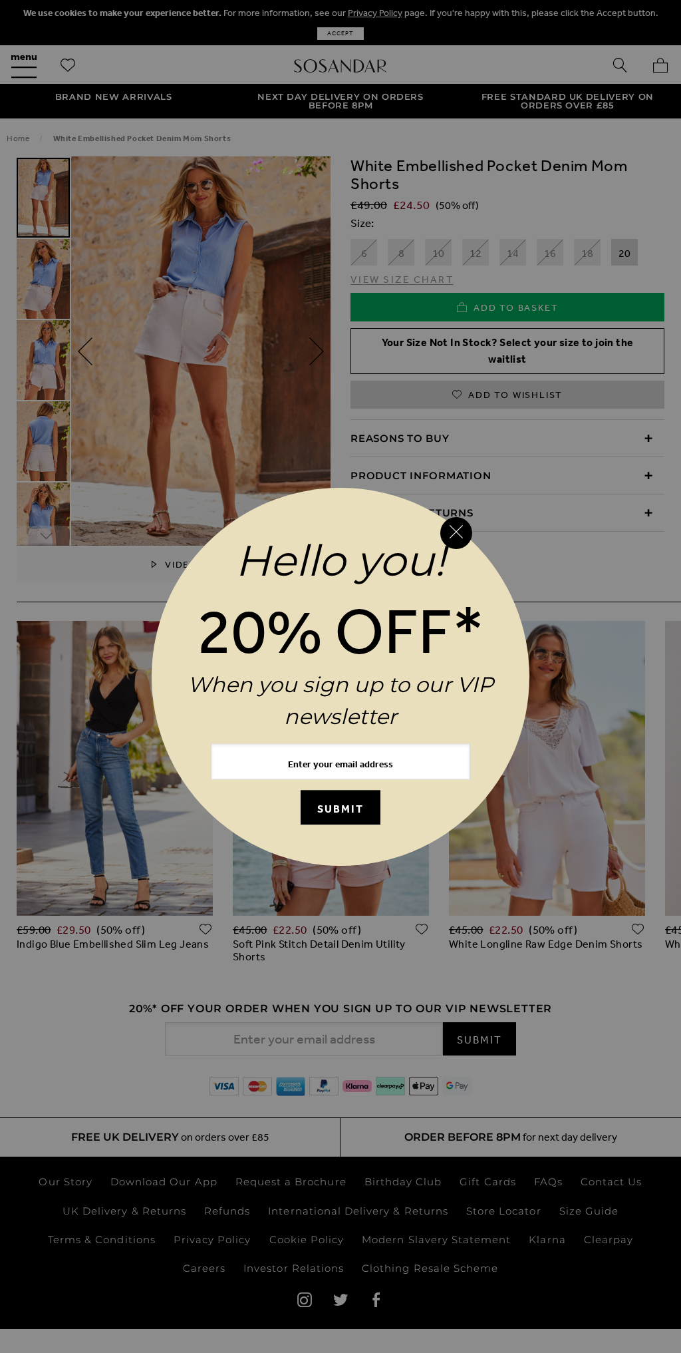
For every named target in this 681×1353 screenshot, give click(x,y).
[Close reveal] (456, 533)
